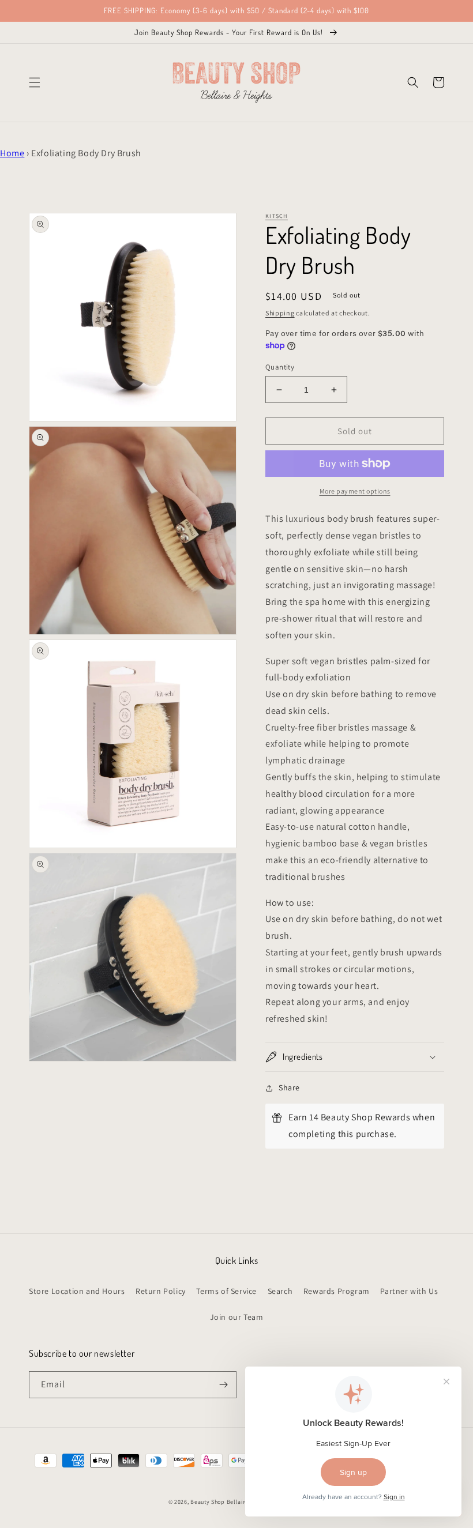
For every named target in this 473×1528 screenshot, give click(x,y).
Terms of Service (226, 1291)
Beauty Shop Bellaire (219, 1502)
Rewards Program (336, 1291)
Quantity (279, 367)
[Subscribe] (223, 1384)
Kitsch (276, 216)
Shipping (280, 312)
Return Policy (161, 1291)
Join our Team (237, 1317)
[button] (34, 82)
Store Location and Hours (77, 1291)
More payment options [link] (355, 491)
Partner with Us (409, 1291)
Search (280, 1291)
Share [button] (289, 1087)
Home (12, 153)
